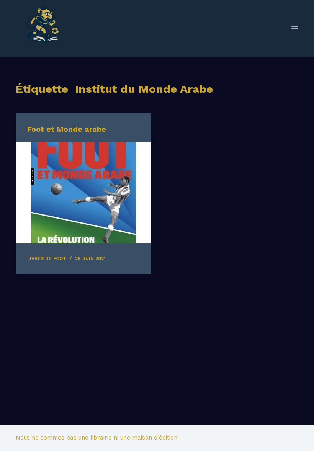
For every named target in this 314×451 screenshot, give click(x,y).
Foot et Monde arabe (66, 129)
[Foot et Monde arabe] (83, 192)
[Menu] (294, 28)
